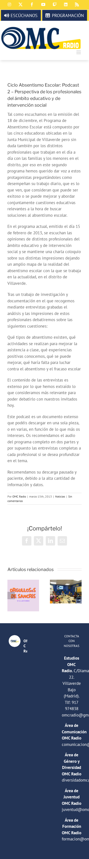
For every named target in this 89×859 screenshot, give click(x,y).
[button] (11, 595)
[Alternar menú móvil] (79, 52)
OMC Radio (19, 496)
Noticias (60, 496)
